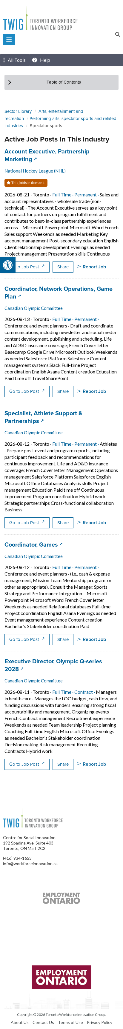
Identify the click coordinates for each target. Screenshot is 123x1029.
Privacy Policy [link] (99, 1022)
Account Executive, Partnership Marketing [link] (47, 155)
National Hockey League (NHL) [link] (35, 170)
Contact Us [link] (43, 1022)
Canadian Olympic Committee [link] (33, 308)
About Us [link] (20, 1022)
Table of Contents (64, 82)
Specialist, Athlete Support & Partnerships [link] (43, 417)
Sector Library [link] (18, 111)
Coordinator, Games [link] (33, 544)
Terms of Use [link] (70, 1022)
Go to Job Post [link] (24, 267)
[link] (8, 265)
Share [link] (63, 267)
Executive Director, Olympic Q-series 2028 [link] (53, 665)
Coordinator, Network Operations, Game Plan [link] (58, 292)
